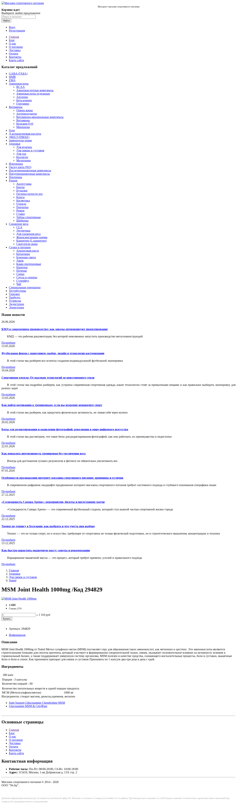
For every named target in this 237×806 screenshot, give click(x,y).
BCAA (20, 87)
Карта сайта (16, 60)
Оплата (13, 53)
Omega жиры (24, 110)
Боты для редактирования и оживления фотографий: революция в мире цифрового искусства (64, 429)
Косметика (23, 200)
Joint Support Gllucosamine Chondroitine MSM (37, 702)
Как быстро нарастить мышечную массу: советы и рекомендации (45, 550)
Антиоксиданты (26, 113)
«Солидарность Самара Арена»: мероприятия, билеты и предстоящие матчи (53, 501)
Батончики (23, 254)
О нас (12, 43)
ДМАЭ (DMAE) (19, 137)
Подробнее (8, 342)
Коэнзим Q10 (24, 123)
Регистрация (17, 30)
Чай (18, 284)
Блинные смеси (26, 257)
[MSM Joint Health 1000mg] (18, 598)
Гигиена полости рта (29, 193)
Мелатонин (23, 160)
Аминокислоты (19, 83)
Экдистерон (16, 304)
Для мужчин (24, 147)
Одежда (21, 203)
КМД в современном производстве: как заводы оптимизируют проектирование (54, 329)
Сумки (20, 213)
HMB (12, 77)
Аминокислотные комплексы (35, 90)
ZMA (12, 80)
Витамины (15, 107)
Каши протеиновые (28, 264)
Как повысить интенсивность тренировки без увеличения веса (43, 453)
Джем (20, 260)
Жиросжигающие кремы (31, 237)
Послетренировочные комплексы (30, 170)
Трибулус (15, 297)
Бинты (20, 187)
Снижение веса (18, 223)
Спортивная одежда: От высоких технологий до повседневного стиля (47, 377)
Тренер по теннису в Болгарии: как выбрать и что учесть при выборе (48, 526)
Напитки (22, 267)
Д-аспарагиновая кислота (25, 133)
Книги (20, 197)
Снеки (20, 274)
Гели (12, 130)
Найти (6, 20)
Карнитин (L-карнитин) (31, 240)
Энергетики (16, 307)
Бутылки (21, 190)
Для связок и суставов (30, 150)
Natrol (12, 580)
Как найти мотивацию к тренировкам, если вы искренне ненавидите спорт (51, 405)
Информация (17, 635)
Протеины (15, 177)
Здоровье (14, 143)
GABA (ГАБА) (18, 73)
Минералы (23, 127)
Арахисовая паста (27, 250)
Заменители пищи (20, 140)
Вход (12, 27)
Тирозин (14, 294)
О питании (16, 46)
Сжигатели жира (27, 244)
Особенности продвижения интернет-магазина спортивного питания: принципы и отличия (62, 477)
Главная (14, 36)
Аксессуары (23, 183)
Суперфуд (22, 280)
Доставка (15, 50)
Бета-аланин (24, 100)
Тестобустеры (17, 290)
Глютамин (22, 103)
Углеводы (15, 300)
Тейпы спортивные (28, 217)
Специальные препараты (25, 287)
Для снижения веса (28, 234)
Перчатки (22, 207)
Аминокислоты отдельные (33, 93)
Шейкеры (22, 220)
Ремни (20, 210)
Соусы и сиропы (26, 277)
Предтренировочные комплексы (29, 173)
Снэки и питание (20, 247)
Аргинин (22, 97)
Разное (13, 180)
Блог (12, 40)
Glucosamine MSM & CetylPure (28, 706)
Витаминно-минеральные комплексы (40, 117)
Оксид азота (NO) (20, 167)
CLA (19, 227)
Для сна (21, 153)
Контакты (15, 56)
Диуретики (23, 230)
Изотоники (16, 163)
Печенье (21, 270)
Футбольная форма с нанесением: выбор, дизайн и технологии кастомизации (52, 353)
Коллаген (22, 157)
